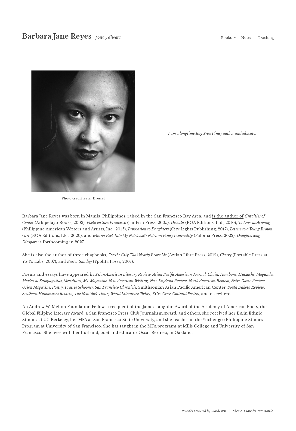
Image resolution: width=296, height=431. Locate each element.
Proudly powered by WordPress (204, 411)
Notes (246, 38)
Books (226, 38)
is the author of (228, 216)
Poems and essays (40, 274)
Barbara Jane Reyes (56, 36)
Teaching (266, 38)
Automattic (264, 411)
